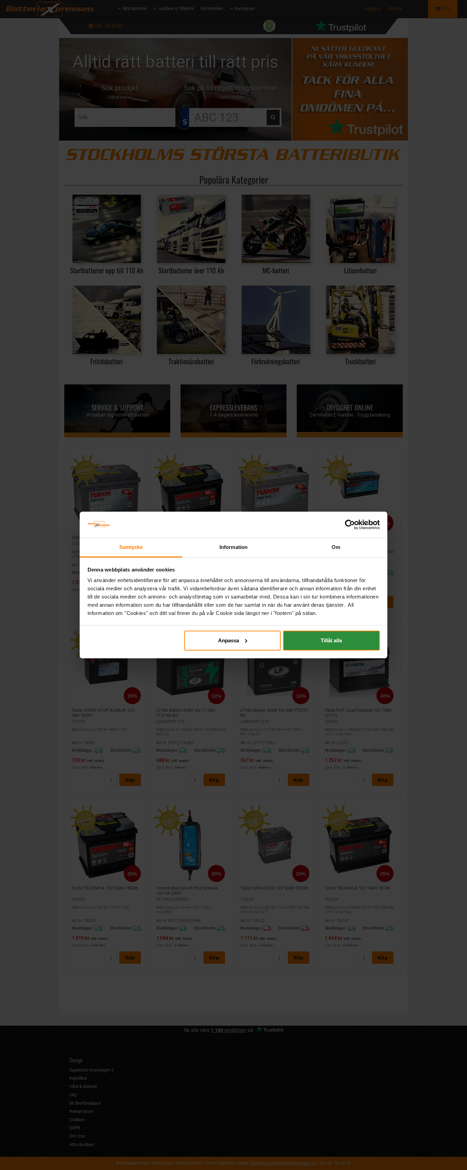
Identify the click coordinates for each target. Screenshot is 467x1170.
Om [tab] (336, 547)
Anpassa (228, 640)
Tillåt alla (331, 640)
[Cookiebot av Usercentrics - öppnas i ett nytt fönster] (350, 525)
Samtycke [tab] (131, 547)
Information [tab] (233, 547)
